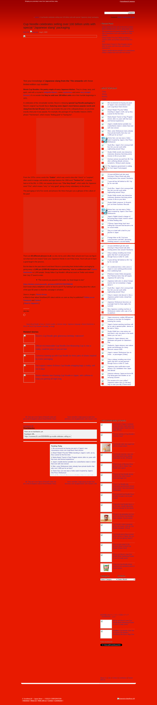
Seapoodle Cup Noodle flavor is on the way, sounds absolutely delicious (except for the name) (123, 506)
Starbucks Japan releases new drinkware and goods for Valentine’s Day (119, 340)
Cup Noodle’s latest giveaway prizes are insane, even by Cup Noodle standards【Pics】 (123, 526)
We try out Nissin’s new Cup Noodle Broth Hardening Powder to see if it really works (123, 556)
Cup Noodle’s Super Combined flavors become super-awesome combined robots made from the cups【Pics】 (123, 427)
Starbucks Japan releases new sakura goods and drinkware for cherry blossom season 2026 (120, 347)
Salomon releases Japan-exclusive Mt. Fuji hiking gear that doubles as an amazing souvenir (121, 375)
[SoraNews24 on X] (114, 1)
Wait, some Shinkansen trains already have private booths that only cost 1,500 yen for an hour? (120, 133)
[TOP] (32, 17)
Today (104, 91)
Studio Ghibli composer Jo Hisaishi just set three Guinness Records (119, 203)
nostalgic (46, 326)
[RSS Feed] (118, 1)
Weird (120, 17)
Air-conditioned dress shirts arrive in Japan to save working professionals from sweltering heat (120, 269)
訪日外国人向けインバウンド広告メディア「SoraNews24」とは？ (114, 616)
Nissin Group (41, 294)
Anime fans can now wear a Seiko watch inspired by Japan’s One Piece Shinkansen (120, 140)
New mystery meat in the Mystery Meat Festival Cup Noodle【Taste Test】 (122, 546)
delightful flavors (50, 92)
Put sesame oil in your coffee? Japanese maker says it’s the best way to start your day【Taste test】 (119, 382)
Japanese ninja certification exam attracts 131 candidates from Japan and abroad (119, 368)
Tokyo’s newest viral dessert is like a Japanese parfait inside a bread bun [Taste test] (120, 297)
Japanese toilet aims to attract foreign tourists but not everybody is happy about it (120, 283)
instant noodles (51, 324)
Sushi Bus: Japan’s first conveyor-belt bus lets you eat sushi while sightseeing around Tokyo (120, 147)
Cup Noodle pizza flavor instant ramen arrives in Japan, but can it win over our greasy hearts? (123, 536)
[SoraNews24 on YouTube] (116, 1)
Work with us (42, 700)
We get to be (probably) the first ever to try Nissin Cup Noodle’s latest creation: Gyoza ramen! (123, 516)
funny (42, 324)
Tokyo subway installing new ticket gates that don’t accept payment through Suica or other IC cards (119, 255)
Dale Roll (26, 32)
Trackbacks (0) (28, 426)
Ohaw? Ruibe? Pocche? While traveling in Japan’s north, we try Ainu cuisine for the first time (117, 39)
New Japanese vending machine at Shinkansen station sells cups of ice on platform (120, 311)
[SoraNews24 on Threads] (112, 1)
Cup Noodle (35, 324)
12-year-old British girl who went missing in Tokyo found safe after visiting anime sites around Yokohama (120, 176)
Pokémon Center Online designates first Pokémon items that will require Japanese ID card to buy (120, 276)
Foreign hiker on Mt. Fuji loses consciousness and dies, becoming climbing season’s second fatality (119, 239)
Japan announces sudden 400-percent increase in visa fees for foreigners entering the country (120, 319)
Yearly (104, 99)
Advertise (26, 700)
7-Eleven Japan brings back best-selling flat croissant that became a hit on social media (120, 225)
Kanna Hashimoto (88, 324)
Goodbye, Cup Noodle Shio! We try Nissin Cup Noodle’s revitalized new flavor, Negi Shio (123, 632)
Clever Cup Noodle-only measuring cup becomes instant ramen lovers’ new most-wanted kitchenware (123, 487)
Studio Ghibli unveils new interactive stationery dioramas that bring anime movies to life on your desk (120, 154)
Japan (28, 324)
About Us (103, 678)
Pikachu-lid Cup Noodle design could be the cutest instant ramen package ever (123, 476)
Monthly (104, 96)
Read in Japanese (31, 303)
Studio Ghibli (127, 17)
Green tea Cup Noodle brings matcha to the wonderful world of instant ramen (123, 566)
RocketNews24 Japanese (127, 1)
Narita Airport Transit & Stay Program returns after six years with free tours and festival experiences (73, 458)
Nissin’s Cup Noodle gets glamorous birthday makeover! (60, 336)
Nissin (25, 326)
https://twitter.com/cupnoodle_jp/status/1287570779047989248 (48, 284)
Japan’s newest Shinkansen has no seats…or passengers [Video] (119, 353)
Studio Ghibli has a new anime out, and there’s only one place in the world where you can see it (120, 333)
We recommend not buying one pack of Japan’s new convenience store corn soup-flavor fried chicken (69, 449)
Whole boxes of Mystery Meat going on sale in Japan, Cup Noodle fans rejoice (123, 466)
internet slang (61, 324)
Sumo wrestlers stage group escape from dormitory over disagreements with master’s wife (81, 418)
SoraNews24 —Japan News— (47, 8)
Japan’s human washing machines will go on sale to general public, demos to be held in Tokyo (120, 326)
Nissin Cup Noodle (35, 326)
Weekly (104, 94)
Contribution (123, 678)
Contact (114, 678)
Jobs (133, 17)
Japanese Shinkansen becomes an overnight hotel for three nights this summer (119, 304)
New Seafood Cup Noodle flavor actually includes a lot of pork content (123, 496)
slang (52, 326)
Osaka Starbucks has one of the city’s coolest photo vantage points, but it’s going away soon (117, 28)
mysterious (67, 92)
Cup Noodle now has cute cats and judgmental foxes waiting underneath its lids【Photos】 (123, 456)
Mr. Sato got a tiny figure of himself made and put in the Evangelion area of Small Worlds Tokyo (39, 418)
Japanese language (74, 324)
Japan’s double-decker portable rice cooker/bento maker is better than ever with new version (118, 51)
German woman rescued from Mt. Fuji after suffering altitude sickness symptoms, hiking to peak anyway (120, 161)
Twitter (37, 300)
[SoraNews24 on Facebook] (107, 1)
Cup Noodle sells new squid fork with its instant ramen (123, 445)
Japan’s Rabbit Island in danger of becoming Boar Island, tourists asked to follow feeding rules (120, 218)
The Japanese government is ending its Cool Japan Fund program (120, 167)
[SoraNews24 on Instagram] (110, 1)
